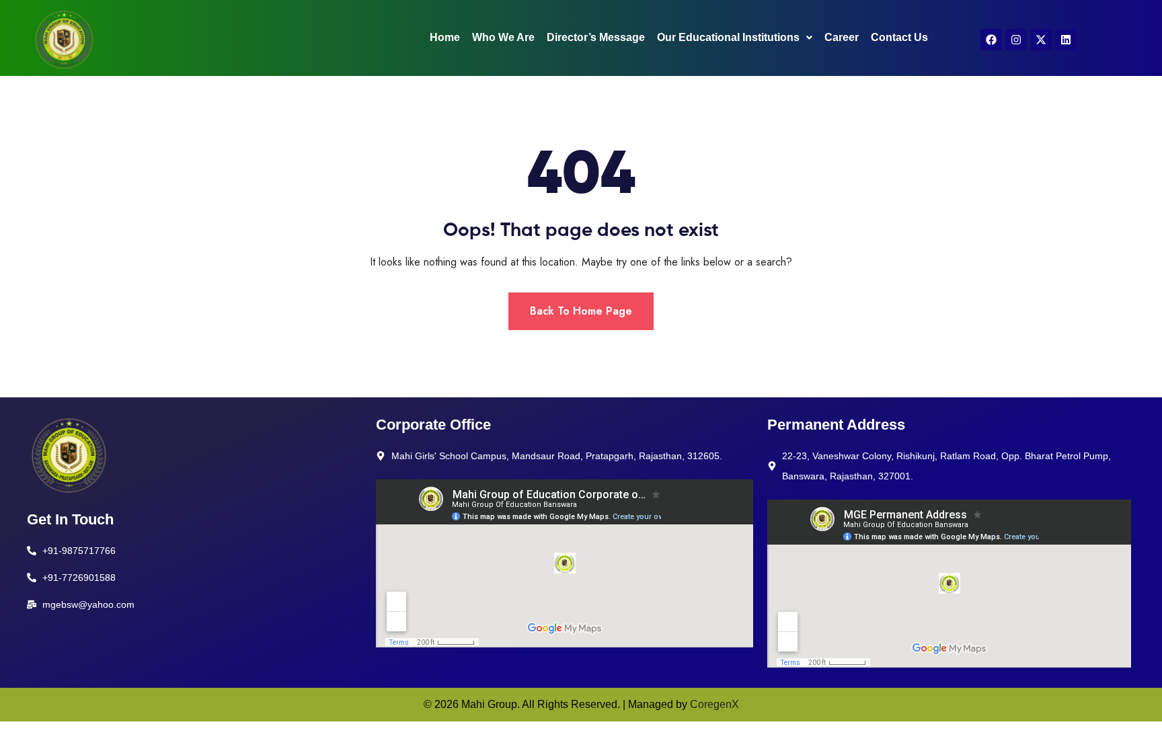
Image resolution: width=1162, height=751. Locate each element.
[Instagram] (1016, 39)
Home (445, 37)
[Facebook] (991, 39)
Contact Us (899, 37)
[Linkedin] (1066, 39)
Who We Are (503, 37)
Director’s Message (596, 37)
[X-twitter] (1041, 39)
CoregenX (714, 704)
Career (841, 37)
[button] (734, 37)
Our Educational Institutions (728, 37)
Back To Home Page (581, 311)
